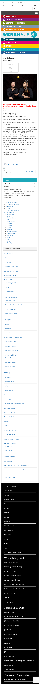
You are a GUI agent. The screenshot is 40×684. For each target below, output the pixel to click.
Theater (6, 598)
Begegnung (7, 262)
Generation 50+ (10, 300)
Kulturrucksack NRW (10, 342)
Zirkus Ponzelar (9, 669)
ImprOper (7, 320)
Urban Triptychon (10, 434)
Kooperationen (9, 665)
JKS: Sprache (8, 639)
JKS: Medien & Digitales (12, 625)
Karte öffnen (30, 171)
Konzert (9, 226)
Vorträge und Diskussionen (15, 243)
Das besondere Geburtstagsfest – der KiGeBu (19, 661)
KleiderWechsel (9, 333)
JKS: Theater (8, 647)
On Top (6, 395)
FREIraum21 (8, 280)
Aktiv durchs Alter (11, 314)
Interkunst (7, 328)
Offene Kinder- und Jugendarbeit (15, 679)
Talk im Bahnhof (10, 367)
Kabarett (9, 224)
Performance (11, 233)
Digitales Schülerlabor (11, 267)
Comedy (9, 216)
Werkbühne (10, 212)
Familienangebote (11, 309)
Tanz (8, 241)
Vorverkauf (15, 3)
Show (8, 237)
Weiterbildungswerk (12, 210)
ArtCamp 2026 (8, 253)
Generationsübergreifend (13, 305)
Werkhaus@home (10, 443)
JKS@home (8, 446)
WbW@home (9, 451)
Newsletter (7, 3)
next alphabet (8, 390)
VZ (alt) (8, 208)
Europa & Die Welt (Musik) (12, 576)
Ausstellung (10, 214)
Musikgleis (7, 377)
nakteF (6, 386)
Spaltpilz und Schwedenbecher (14, 404)
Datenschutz (28, 3)
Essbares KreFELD (10, 275)
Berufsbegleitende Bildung (13, 567)
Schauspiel (10, 235)
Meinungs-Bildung (10, 355)
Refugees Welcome (10, 593)
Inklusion (7, 324)
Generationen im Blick (11, 297)
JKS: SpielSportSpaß (10, 634)
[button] (4, 202)
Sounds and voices (10, 408)
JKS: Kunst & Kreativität (11, 621)
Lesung (9, 227)
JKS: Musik (7, 630)
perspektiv (7, 399)
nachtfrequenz (9, 381)
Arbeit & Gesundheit (11, 562)
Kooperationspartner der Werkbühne (16, 470)
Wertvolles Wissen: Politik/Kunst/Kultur (16, 465)
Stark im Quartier (9, 412)
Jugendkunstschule (12, 202)
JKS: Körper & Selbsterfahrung (14, 616)
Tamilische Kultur (9, 417)
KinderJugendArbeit (12, 204)
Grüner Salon (9, 358)
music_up (7, 373)
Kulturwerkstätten (10, 346)
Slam (8, 239)
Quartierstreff (9, 292)
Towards (7, 421)
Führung (9, 220)
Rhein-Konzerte (10, 477)
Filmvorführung (12, 218)
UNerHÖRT (7, 426)
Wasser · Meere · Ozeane (12, 439)
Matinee (9, 229)
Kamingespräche (10, 362)
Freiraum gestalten (11, 283)
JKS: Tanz (7, 643)
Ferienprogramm (9, 656)
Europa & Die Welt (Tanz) (12, 580)
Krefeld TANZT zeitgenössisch (13, 337)
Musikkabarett (12, 231)
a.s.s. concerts (9, 473)
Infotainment (11, 222)
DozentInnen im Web (11, 271)
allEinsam (7, 258)
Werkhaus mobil (9, 457)
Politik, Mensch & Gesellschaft (14, 589)
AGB (21, 3)
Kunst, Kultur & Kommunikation (14, 584)
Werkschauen (8, 461)
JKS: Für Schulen (9, 612)
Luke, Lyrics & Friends (11, 351)
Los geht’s (8, 287)
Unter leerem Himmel (11, 430)
